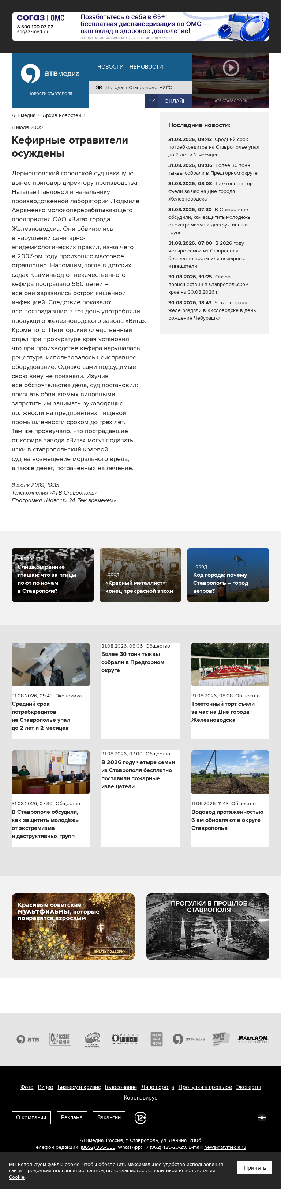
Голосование (121, 1087)
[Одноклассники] (197, 1117)
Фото (27, 1087)
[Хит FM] (221, 1039)
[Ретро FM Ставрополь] (92, 1039)
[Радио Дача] (156, 1039)
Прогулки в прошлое (205, 1087)
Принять (255, 1167)
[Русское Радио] (60, 1039)
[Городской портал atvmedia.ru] (189, 1039)
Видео (45, 1087)
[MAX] (213, 1117)
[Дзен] (262, 1117)
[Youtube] (229, 1117)
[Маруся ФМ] (253, 1039)
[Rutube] (246, 1117)
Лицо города (157, 1087)
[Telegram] (181, 1117)
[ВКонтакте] (165, 1117)
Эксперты (248, 1087)
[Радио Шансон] (124, 1039)
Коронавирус (140, 1097)
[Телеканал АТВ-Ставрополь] (28, 1039)
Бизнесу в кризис (79, 1087)
